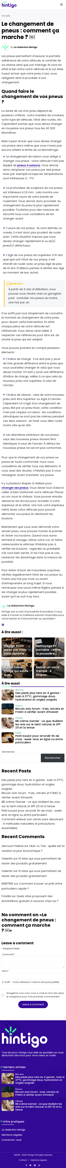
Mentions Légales (12, 1135)
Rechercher (8, 751)
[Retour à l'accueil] (27, 4)
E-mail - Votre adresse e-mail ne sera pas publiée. (31, 982)
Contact (23, 1160)
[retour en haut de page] (61, 1151)
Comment (8, 954)
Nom (5, 970)
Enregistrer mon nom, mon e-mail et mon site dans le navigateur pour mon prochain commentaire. (35, 995)
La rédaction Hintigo (25, 47)
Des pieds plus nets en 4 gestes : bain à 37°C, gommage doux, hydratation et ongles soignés (33, 784)
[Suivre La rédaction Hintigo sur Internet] (3, 625)
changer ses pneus (15, 488)
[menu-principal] (61, 5)
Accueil (6, 15)
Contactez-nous (11, 1140)
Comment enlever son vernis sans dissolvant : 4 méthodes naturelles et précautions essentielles (32, 823)
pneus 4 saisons (28, 165)
